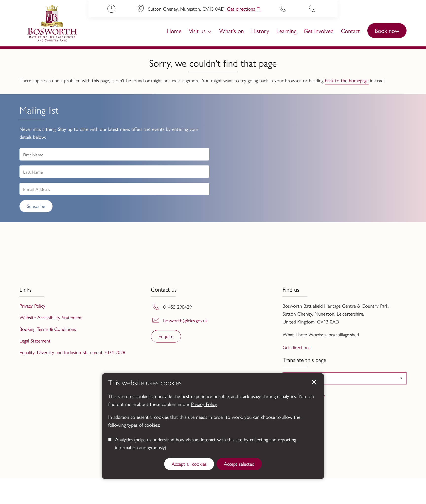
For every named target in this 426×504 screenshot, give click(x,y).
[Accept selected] (314, 382)
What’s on (231, 30)
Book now (387, 30)
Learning (286, 30)
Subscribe (36, 205)
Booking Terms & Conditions (47, 328)
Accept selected (239, 463)
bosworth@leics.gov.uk (185, 320)
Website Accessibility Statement (50, 317)
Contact (350, 30)
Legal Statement (35, 340)
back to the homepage (347, 80)
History (260, 30)
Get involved (319, 30)
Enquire (166, 336)
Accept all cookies (189, 463)
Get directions (241, 9)
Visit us (197, 30)
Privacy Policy (204, 403)
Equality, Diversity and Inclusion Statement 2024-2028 (72, 352)
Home (174, 30)
